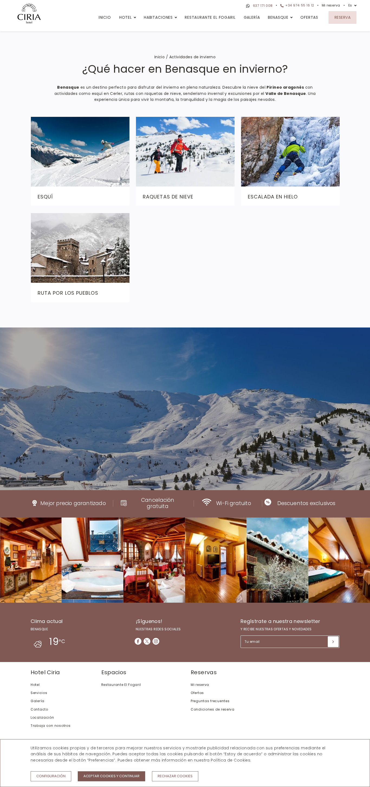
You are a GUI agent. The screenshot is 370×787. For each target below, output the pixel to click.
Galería (252, 17)
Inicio (105, 17)
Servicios (39, 692)
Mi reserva (331, 5)
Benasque (278, 17)
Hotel (125, 17)
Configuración (51, 776)
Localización (42, 717)
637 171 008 (262, 5)
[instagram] (155, 641)
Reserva (342, 17)
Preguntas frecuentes (210, 701)
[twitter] (147, 641)
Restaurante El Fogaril (210, 17)
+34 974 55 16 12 (299, 5)
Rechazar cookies (175, 776)
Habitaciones (158, 17)
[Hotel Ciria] (29, 14)
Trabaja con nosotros (50, 725)
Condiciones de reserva (213, 709)
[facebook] (138, 641)
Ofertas (309, 17)
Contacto (39, 709)
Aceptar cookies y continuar (111, 776)
